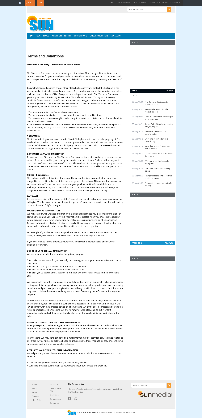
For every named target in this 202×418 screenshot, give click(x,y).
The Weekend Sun (139, 3)
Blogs (46, 36)
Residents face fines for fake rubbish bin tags (156, 110)
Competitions (80, 36)
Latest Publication (99, 36)
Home (34, 384)
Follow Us (169, 243)
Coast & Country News (158, 3)
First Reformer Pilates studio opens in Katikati (156, 103)
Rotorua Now (124, 3)
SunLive (113, 3)
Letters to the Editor (55, 389)
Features (35, 396)
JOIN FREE (30, 3)
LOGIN (40, 3)
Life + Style (36, 400)
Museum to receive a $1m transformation (155, 132)
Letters (67, 36)
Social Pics (54, 395)
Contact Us (116, 36)
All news (169, 91)
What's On (57, 36)
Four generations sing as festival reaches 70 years (158, 177)
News (38, 36)
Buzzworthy (175, 3)
